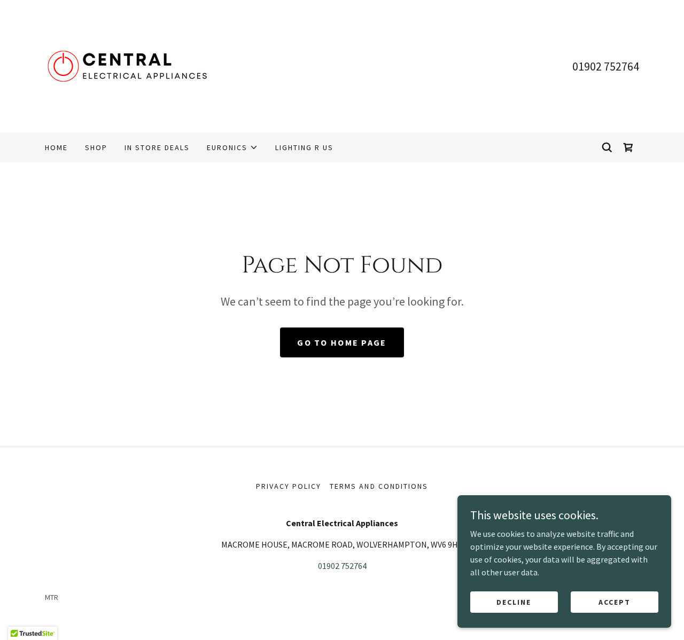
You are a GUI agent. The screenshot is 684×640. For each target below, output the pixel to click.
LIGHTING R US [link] (304, 147)
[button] (232, 147)
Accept (614, 601)
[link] (134, 65)
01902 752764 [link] (605, 66)
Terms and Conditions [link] (379, 486)
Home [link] (56, 147)
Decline (513, 601)
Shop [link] (96, 147)
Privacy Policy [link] (288, 486)
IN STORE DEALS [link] (157, 147)
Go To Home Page (341, 342)
